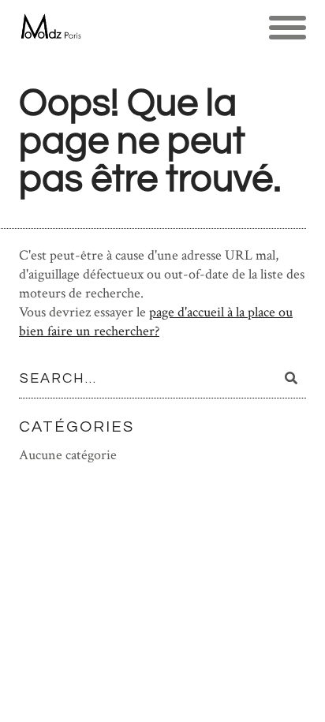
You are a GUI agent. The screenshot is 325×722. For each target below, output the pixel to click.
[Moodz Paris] (50, 28)
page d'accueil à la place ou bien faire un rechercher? (156, 321)
